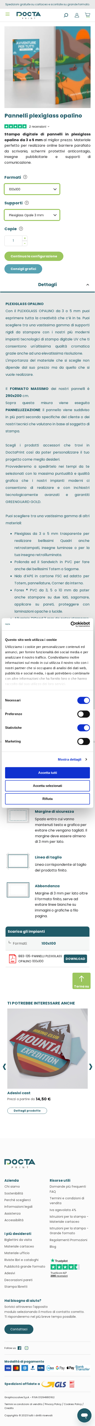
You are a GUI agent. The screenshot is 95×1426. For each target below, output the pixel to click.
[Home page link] (28, 15)
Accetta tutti (47, 773)
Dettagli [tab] (47, 284)
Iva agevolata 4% (63, 1210)
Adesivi (9, 1273)
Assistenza (12, 1213)
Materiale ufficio (17, 1253)
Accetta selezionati (47, 786)
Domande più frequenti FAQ (68, 1189)
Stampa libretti (15, 1286)
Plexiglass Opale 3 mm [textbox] (26, 215)
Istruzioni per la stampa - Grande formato (69, 1230)
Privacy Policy (53, 1404)
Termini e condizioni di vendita (67, 1200)
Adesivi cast (18, 1093)
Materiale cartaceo (19, 1246)
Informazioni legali (18, 1206)
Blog (53, 1246)
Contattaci (18, 1329)
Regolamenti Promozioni (68, 1240)
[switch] (83, 714)
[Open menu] (7, 14)
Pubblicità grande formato (24, 1266)
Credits (9, 1408)
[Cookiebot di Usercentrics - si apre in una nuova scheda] (70, 624)
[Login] (77, 15)
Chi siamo (12, 1186)
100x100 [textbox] (14, 189)
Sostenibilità (13, 1193)
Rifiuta (47, 799)
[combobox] (32, 189)
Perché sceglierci (17, 1200)
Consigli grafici (23, 269)
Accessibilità (13, 1220)
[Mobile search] (66, 15)
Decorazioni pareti (18, 1280)
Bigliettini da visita (18, 1240)
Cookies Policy (73, 1404)
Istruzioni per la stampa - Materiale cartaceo (69, 1219)
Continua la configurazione (34, 256)
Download (75, 959)
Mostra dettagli (70, 759)
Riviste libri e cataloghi (21, 1260)
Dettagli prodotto (27, 1111)
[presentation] (4, 1066)
